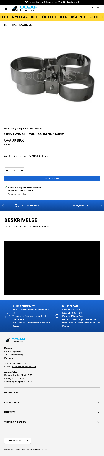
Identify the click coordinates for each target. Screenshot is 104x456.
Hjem (6, 25)
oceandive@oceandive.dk (24, 366)
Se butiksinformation (17, 194)
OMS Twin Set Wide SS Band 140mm (23, 25)
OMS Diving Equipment (16, 128)
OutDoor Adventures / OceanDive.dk (22, 449)
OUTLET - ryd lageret (63, 17)
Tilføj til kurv (52, 178)
